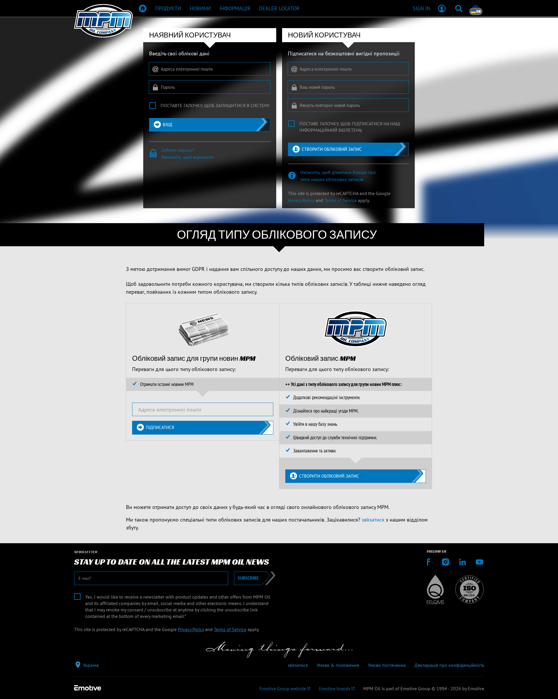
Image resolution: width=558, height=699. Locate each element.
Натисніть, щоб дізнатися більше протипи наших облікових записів (338, 175)
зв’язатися (373, 519)
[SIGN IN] (441, 8)
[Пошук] (458, 8)
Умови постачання (387, 665)
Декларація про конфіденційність (449, 665)
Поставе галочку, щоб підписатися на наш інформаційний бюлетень (349, 127)
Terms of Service (340, 200)
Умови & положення (338, 665)
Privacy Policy (301, 200)
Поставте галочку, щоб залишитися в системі (215, 105)
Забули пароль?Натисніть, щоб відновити (187, 153)
